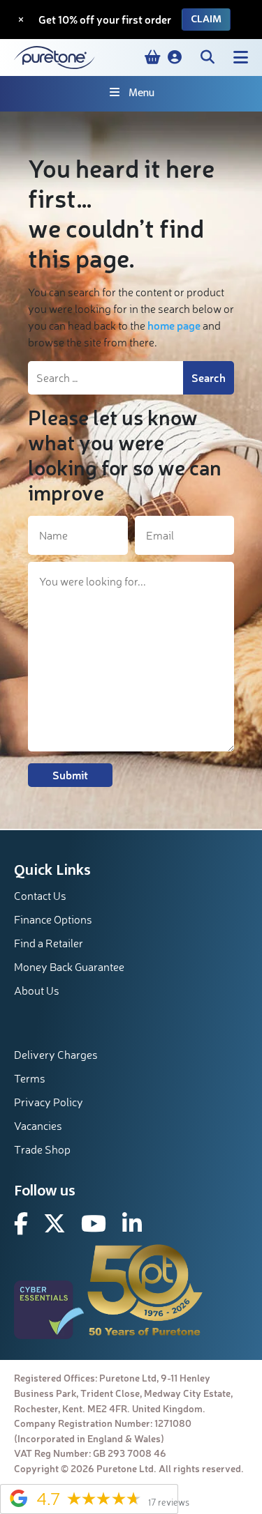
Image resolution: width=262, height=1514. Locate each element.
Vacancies (38, 1126)
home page (174, 325)
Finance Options (53, 919)
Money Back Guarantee (69, 967)
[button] (175, 57)
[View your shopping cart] (153, 57)
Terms (29, 1078)
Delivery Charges (56, 1055)
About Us (36, 990)
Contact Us (40, 896)
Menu (141, 93)
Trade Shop (42, 1149)
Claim (206, 19)
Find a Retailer (48, 943)
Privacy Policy (48, 1102)
